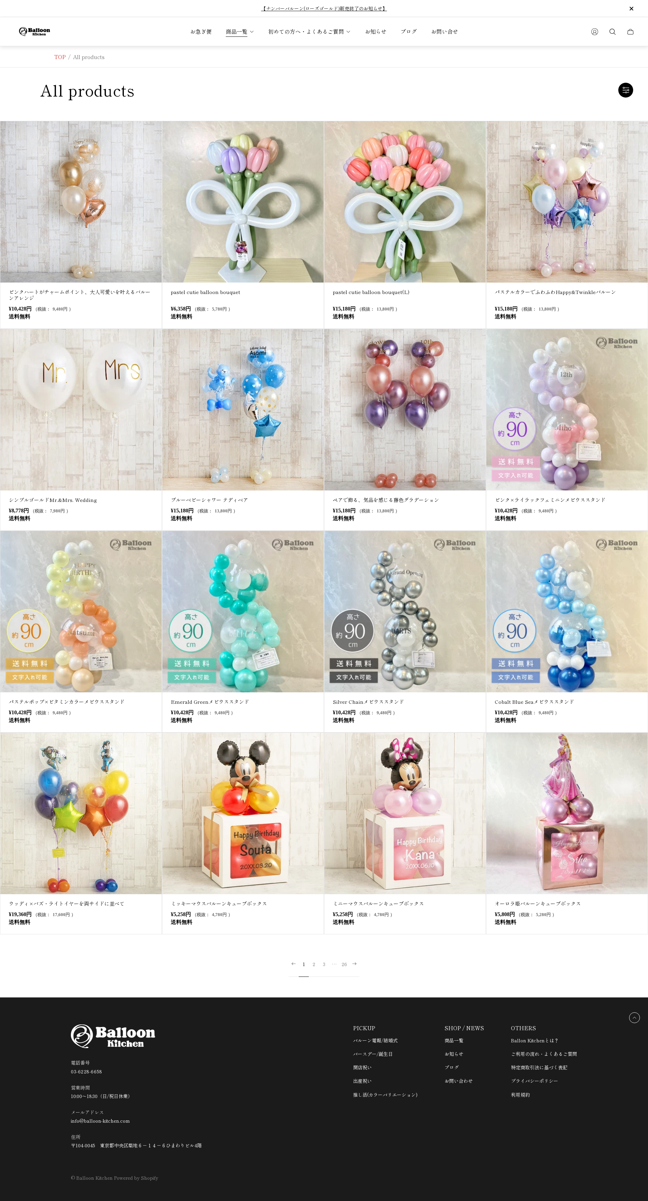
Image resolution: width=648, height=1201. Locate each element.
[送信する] (594, 31)
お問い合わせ (458, 1080)
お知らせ (453, 1053)
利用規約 (520, 1094)
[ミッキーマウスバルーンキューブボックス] (243, 813)
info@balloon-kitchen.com (100, 1121)
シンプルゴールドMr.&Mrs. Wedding (53, 500)
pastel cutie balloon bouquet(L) (371, 292)
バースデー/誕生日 (373, 1053)
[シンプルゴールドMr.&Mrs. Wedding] (81, 409)
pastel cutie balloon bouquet (205, 292)
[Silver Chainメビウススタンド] (405, 611)
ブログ (451, 1067)
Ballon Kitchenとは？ (535, 1040)
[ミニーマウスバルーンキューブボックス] (405, 813)
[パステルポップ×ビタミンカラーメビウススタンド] (81, 611)
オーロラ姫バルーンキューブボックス (538, 903)
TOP (60, 56)
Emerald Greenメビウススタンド (210, 701)
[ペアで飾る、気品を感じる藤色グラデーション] (405, 409)
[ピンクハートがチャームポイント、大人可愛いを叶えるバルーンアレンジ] (81, 202)
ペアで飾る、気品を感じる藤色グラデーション (386, 500)
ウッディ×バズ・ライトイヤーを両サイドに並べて (67, 903)
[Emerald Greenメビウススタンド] (243, 611)
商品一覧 (453, 1040)
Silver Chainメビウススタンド (368, 701)
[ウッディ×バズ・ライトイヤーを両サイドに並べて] (81, 813)
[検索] (612, 31)
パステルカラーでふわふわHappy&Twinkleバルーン (555, 292)
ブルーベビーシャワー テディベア (212, 500)
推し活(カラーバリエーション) (385, 1094)
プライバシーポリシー (534, 1080)
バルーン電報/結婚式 (375, 1040)
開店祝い (362, 1067)
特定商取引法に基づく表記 (539, 1067)
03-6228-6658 (86, 1071)
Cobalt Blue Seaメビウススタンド (534, 701)
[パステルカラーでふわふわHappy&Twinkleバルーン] (567, 202)
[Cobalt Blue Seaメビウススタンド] (567, 611)
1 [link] (304, 964)
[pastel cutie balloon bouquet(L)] (405, 202)
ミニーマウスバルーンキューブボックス (378, 903)
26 (344, 964)
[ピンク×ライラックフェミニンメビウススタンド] (567, 409)
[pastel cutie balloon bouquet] (243, 202)
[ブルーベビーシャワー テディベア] (243, 409)
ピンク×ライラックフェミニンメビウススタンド (550, 500)
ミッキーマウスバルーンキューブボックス (219, 903)
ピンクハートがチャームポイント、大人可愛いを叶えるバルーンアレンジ (80, 295)
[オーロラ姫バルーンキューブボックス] (567, 813)
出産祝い (362, 1080)
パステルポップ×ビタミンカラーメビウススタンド (67, 701)
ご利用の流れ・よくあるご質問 (544, 1053)
